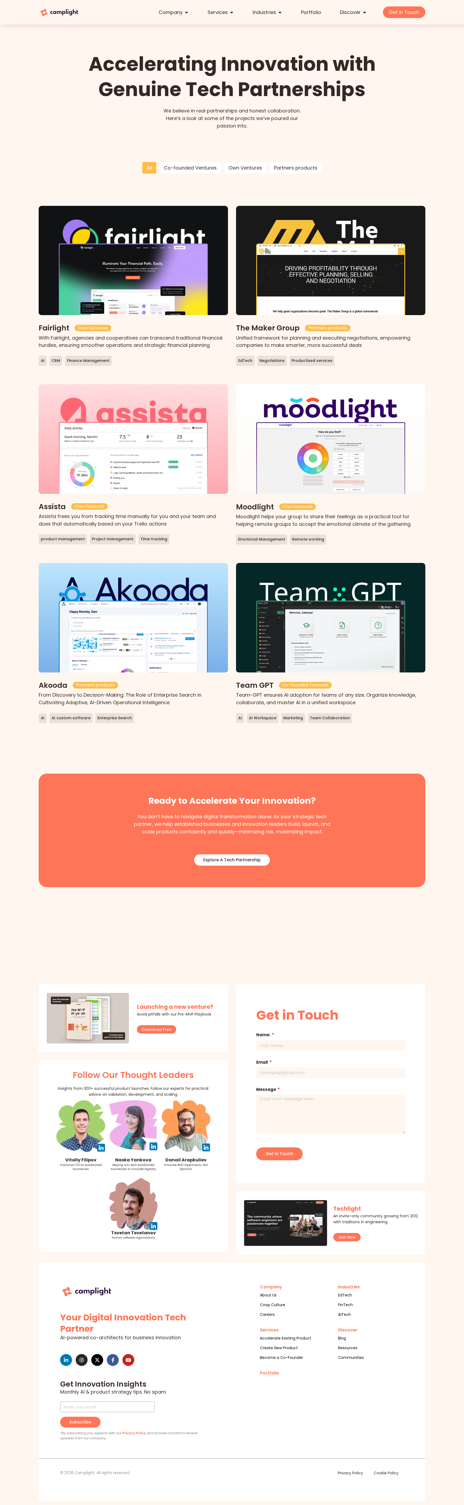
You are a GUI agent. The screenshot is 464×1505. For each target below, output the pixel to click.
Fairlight (54, 328)
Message (266, 1089)
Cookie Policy (386, 1473)
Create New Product (279, 1348)
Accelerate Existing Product (285, 1338)
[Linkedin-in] (66, 1360)
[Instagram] (82, 1360)
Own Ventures (245, 167)
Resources (347, 1348)
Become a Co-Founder (281, 1357)
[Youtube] (128, 1360)
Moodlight (255, 507)
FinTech (345, 1304)
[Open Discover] (364, 12)
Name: (263, 1035)
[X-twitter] (97, 1360)
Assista (52, 507)
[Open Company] (186, 12)
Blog (342, 1338)
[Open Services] (231, 12)
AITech (344, 1314)
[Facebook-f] (113, 1360)
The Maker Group (268, 328)
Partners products (295, 167)
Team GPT (255, 685)
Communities (351, 1357)
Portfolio (269, 1373)
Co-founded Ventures (190, 167)
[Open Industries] (279, 12)
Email (262, 1062)
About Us (268, 1295)
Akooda (53, 685)
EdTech (345, 1295)
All (149, 167)
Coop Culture (272, 1304)
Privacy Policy (134, 1433)
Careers (267, 1314)
